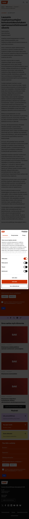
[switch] (25, 263)
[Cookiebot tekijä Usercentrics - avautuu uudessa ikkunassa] (21, 232)
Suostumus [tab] (5, 235)
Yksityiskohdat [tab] (14, 235)
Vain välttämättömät (14, 286)
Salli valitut (14, 277)
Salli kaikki (14, 281)
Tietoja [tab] (23, 235)
